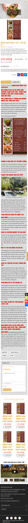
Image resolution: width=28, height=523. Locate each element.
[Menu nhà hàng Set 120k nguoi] (20, 408)
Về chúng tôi (5, 505)
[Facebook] (18, 74)
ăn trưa (4, 355)
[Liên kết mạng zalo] (26, 306)
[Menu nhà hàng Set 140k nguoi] (7, 436)
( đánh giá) (9, 47)
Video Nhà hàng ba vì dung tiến (14, 462)
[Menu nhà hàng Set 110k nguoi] (7, 408)
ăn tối (11, 355)
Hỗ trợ (3, 509)
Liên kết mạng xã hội (7, 512)
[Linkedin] (25, 74)
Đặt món (14, 70)
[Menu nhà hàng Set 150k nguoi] (20, 436)
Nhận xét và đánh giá (8, 366)
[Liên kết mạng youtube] (26, 302)
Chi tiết (7, 429)
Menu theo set (14, 352)
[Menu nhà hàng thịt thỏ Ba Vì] (14, 29)
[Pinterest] (22, 74)
